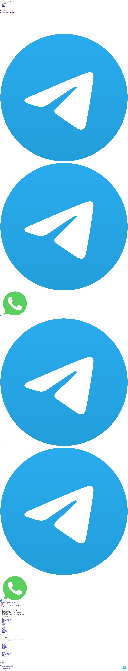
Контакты (4, 630)
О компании (4, 650)
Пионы (3, 622)
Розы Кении (4, 656)
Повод (3, 625)
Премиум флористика (6, 620)
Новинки (4, 618)
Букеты (3, 617)
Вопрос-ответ (4, 631)
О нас (3, 8)
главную (9, 640)
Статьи (3, 649)
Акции (3, 5)
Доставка (4, 3)
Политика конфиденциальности (7, 666)
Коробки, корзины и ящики (7, 619)
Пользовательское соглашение (13, 665)
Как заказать (4, 647)
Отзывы (3, 6)
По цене (3, 624)
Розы (3, 621)
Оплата (3, 4)
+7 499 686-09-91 (13, 602)
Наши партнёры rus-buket (6, 658)
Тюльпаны (4, 623)
